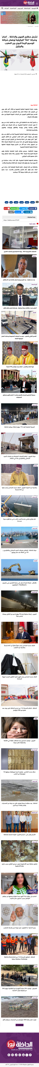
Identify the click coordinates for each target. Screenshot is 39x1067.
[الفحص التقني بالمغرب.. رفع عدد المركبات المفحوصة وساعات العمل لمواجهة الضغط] (19, 322)
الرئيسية (34, 8)
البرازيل (32, 202)
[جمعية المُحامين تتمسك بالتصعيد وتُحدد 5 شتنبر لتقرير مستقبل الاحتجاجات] (19, 381)
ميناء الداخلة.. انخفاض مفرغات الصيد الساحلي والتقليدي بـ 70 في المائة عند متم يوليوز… (19, 551)
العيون (21, 202)
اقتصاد (34, 312)
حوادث (35, 718)
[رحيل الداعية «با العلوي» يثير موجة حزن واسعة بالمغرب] (19, 915)
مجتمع (35, 343)
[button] (32, 208)
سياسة (35, 228)
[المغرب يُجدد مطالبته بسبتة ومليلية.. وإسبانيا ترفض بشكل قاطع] (20, 294)
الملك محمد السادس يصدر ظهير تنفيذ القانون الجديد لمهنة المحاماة (19, 677)
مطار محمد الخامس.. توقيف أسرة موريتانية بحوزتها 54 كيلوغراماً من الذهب (19, 772)
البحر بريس (20, 8)
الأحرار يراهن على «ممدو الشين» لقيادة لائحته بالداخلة (19, 834)
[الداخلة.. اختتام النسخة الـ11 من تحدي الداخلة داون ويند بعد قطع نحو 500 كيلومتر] (19, 695)
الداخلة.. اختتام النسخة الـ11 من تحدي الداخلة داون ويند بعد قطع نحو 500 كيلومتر (19, 709)
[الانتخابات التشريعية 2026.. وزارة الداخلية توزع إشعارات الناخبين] (20, 237)
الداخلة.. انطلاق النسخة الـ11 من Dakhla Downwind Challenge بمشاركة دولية (19, 958)
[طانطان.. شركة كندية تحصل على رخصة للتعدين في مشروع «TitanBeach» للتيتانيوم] (19, 570)
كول (11, 202)
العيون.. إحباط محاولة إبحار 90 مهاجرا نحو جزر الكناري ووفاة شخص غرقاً (19, 615)
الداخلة (26, 202)
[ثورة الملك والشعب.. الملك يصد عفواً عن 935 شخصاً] (20, 353)
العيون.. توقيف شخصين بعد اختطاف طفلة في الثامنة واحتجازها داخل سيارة (19, 741)
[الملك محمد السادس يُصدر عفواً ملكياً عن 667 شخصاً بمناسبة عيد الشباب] (19, 632)
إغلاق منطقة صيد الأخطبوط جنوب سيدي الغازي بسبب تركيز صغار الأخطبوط (19, 864)
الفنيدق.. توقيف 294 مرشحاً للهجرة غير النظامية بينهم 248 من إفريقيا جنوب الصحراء (19, 989)
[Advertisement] (19, 90)
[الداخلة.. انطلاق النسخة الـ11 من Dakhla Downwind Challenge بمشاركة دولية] (19, 944)
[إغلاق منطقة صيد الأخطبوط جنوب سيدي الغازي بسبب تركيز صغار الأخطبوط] (19, 851)
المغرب (16, 202)
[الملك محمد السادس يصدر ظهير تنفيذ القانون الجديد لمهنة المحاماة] (19, 664)
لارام (7, 202)
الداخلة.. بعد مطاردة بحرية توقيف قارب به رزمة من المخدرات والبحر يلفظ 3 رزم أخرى (19, 804)
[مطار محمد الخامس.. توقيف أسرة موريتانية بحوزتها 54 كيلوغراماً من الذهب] (19, 759)
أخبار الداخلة (27, 8)
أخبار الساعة (6, 8)
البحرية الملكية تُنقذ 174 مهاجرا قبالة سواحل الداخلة (19, 426)
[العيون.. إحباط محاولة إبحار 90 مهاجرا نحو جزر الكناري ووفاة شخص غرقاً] (19, 601)
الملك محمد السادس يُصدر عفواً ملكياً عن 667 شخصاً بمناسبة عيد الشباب (19, 646)
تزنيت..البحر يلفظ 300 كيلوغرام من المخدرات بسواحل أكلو (19, 1019)
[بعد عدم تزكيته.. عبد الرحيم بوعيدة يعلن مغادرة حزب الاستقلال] (19, 266)
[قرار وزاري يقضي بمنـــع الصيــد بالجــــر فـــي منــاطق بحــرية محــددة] (19, 506)
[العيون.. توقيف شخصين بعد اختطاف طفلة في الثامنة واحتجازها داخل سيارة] (19, 727)
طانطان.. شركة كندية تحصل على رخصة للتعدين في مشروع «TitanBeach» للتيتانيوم (20, 583)
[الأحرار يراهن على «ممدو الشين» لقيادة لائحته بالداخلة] (19, 821)
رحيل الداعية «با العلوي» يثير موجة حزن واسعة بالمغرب (19, 927)
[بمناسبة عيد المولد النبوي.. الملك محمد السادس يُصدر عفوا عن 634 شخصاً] (19, 474)
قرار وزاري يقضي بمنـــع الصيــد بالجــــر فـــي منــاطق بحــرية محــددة (19, 520)
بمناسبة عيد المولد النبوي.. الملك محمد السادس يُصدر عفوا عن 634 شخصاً (19, 488)
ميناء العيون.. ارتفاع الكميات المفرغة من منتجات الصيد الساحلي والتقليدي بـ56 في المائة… (19, 457)
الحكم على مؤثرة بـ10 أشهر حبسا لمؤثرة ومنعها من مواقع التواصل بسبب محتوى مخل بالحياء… (19, 897)
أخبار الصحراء (13, 8)
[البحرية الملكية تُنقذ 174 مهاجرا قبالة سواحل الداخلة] (19, 414)
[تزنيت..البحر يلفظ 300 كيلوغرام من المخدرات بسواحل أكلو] (19, 1007)
